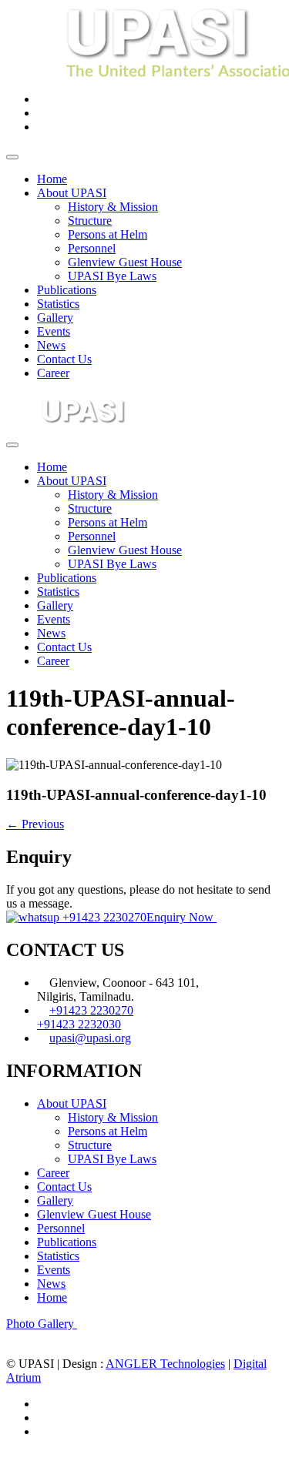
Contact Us (64, 359)
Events (53, 331)
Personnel (92, 248)
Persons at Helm (107, 234)
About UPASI (71, 192)
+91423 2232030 (79, 1024)
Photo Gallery (41, 1323)
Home (52, 179)
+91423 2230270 (102, 917)
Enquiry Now (181, 917)
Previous (35, 824)
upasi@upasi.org (90, 1038)
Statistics (58, 303)
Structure (90, 220)
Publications (66, 289)
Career (53, 372)
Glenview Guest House (125, 262)
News (51, 345)
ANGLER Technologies (165, 1363)
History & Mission (113, 206)
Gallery (55, 317)
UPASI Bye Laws (112, 275)
